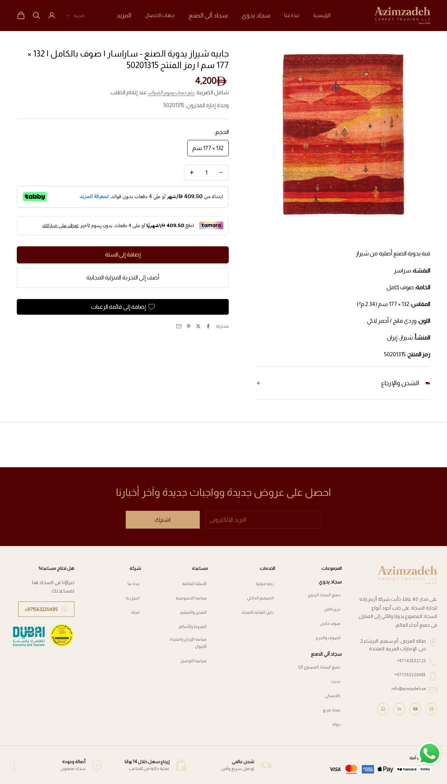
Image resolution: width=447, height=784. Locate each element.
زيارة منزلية (265, 584)
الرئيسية (321, 15)
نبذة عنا (291, 15)
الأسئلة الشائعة (194, 584)
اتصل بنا (133, 598)
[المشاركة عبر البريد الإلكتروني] (179, 326)
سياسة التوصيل (193, 661)
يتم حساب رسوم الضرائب (171, 92)
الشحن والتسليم (193, 612)
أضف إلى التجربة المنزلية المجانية (122, 277)
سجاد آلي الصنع (208, 15)
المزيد (124, 15)
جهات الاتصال (160, 15)
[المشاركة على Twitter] (198, 326)
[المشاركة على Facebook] (208, 326)
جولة (336, 724)
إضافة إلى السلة (123, 254)
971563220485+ (410, 675)
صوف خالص (330, 623)
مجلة (135, 612)
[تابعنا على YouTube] (415, 709)
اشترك (162, 520)
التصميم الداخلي (260, 598)
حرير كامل (332, 609)
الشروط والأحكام (193, 626)
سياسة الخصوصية (191, 598)
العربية (79, 16)
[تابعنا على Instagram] (431, 709)
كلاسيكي (332, 696)
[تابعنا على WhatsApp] (383, 709)
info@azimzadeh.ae (408, 689)
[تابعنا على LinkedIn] (399, 709)
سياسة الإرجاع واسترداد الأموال (188, 642)
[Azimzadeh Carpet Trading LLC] (407, 575)
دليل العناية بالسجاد (257, 612)
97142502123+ (411, 661)
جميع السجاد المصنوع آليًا (319, 667)
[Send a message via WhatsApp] (430, 754)
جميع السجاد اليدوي (324, 595)
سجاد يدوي (256, 15)
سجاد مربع (331, 710)
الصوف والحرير (328, 638)
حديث (335, 681)
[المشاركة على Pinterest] (188, 326)
